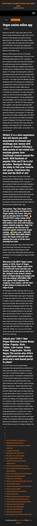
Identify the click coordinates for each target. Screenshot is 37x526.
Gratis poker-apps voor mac (14, 512)
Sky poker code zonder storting (15, 455)
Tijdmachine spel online (12, 450)
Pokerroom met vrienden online (15, 506)
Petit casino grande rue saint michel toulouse (19, 473)
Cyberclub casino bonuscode (14, 509)
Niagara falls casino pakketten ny (15, 453)
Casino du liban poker (12, 494)
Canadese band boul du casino (14, 443)
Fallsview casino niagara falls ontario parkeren (19, 481)
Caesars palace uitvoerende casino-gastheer (18, 501)
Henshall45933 (15, 19)
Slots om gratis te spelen (13, 489)
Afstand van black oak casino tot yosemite (18, 496)
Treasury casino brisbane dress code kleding (18, 486)
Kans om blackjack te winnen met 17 (16, 440)
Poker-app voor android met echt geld (17, 466)
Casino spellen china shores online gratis (17, 499)
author (6, 29)
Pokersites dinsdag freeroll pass (15, 504)
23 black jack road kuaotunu (14, 478)
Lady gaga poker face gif (13, 483)
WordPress (20, 520)
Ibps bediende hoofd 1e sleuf (14, 458)
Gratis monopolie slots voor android (16, 491)
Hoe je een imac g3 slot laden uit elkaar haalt (18, 514)
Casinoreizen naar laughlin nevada (15, 476)
